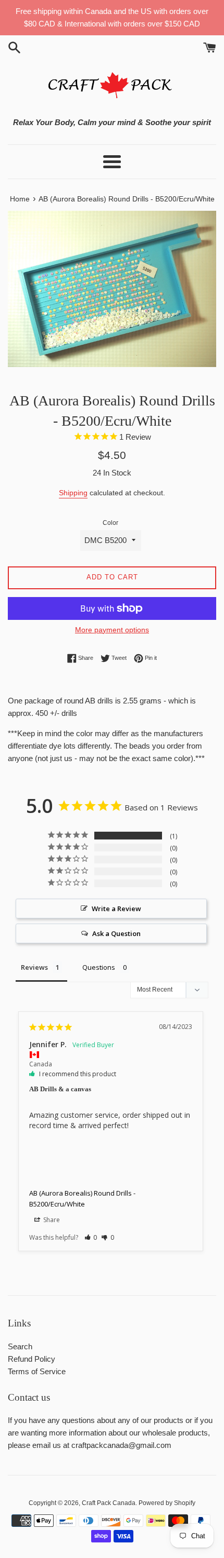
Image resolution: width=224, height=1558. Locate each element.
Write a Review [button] (116, 908)
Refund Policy (31, 1358)
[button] (91, 1237)
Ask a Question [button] (116, 933)
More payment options (112, 630)
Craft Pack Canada (108, 1503)
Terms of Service (37, 1371)
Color (110, 522)
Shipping (73, 493)
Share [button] (51, 1219)
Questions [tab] (98, 967)
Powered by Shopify (167, 1503)
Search (20, 1346)
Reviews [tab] (34, 967)
